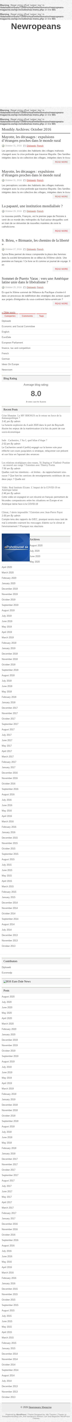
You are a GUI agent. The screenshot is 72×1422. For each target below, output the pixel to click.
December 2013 (10, 935)
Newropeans (36, 26)
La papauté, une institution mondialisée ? (32, 206)
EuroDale (6, 337)
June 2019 (7, 621)
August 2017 (8, 729)
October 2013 (8, 946)
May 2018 (7, 691)
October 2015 (8, 848)
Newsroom (7, 369)
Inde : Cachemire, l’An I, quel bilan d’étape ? (24, 440)
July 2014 (7, 929)
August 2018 (8, 675)
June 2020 (35, 556)
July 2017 (7, 735)
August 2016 (8, 794)
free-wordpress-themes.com (35, 1416)
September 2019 (10, 605)
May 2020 (35, 561)
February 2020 (9, 578)
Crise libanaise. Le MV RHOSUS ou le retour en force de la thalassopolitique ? (31, 416)
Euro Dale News (21, 981)
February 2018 (9, 697)
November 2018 (10, 659)
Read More (61, 162)
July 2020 (34, 551)
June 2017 (7, 740)
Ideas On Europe (10, 364)
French (40, 146)
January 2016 (8, 832)
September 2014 (10, 919)
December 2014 (10, 902)
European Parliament (12, 342)
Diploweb (31, 146)
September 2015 (10, 854)
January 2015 (8, 897)
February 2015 (9, 892)
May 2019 (7, 626)
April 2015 (7, 881)
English (5, 331)
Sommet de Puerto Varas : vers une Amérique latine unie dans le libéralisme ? (35, 280)
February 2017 (9, 762)
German (6, 359)
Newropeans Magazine (40, 1407)
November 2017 (10, 713)
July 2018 (7, 680)
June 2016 (7, 805)
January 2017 (8, 767)
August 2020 (36, 545)
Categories (10, 316)
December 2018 (10, 653)
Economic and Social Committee (18, 326)
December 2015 (10, 837)
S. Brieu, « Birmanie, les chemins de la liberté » (35, 242)
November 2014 (10, 908)
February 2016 (9, 827)
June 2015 (7, 870)
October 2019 (8, 599)
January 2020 (8, 583)
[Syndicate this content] (7, 981)
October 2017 (8, 718)
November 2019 (10, 594)
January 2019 (8, 648)
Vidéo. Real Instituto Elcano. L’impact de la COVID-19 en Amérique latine (31, 488)
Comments (27, 316)
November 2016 (10, 778)
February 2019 (9, 643)
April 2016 (7, 816)
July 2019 (7, 616)
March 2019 (8, 637)
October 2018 (8, 664)
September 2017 (10, 724)
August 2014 (8, 924)
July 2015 (7, 865)
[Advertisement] (36, 69)
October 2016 (8, 783)
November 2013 (10, 940)
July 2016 (7, 800)
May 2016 (7, 810)
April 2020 (7, 567)
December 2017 (10, 708)
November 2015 (10, 843)
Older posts (8, 312)
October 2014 (8, 913)
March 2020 (8, 572)
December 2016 (10, 772)
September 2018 (10, 670)
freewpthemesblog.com (12, 1416)
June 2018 (7, 686)
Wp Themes (51, 1414)
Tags (41, 316)
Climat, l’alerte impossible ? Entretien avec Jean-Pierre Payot (32, 512)
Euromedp (7, 972)
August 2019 (8, 610)
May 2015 (7, 875)
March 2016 (8, 821)
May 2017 (7, 745)
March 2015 (8, 886)
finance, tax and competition (16, 348)
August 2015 (8, 859)
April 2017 (7, 751)
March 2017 (8, 756)
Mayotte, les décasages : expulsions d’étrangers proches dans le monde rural (31, 139)
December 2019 (10, 588)
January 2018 (8, 702)
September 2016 (10, 789)
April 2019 (7, 632)
